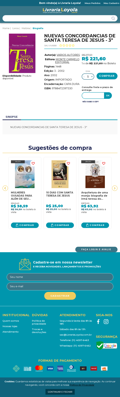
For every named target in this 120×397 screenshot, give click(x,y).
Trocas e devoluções (39, 331)
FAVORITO (33, 163)
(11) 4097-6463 (80, 340)
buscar (113, 18)
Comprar (26, 225)
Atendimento (10, 331)
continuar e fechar (60, 392)
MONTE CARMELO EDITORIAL (67, 61)
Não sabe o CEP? (90, 102)
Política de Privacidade (82, 385)
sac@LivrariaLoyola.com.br (76, 334)
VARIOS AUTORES (68, 54)
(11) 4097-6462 (82, 345)
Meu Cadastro (111, 3)
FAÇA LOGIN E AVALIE (96, 249)
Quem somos (10, 320)
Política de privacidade (39, 322)
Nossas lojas (9, 326)
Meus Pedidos (92, 3)
